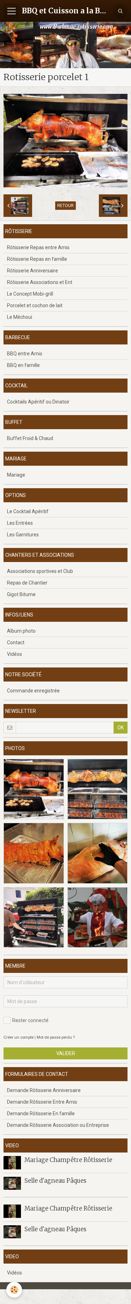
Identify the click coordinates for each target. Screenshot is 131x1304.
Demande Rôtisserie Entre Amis (42, 1102)
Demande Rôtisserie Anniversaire (44, 1090)
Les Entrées (20, 523)
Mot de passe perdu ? (56, 1037)
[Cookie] (14, 1290)
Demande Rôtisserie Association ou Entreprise (58, 1125)
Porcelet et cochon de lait (35, 305)
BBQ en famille (23, 365)
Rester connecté (30, 1020)
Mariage (16, 475)
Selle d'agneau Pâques (55, 1180)
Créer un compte (18, 1037)
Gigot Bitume (21, 594)
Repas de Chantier (27, 583)
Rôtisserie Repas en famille (37, 259)
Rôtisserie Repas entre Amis (38, 247)
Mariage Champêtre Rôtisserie (68, 1160)
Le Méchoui (19, 317)
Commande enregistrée (33, 690)
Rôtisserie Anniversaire (32, 270)
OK (120, 727)
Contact (15, 642)
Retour (65, 205)
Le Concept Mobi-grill (30, 294)
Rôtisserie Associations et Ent (39, 282)
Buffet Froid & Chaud (30, 438)
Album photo (21, 631)
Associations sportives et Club (40, 571)
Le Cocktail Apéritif (28, 511)
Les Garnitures (23, 534)
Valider (65, 1053)
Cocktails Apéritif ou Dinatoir (38, 402)
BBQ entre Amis (24, 353)
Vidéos (14, 654)
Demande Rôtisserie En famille (41, 1113)
